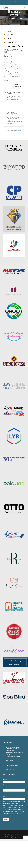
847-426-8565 (10, 760)
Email (4, 796)
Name (5, 779)
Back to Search (7, 31)
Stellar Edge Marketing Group (14, 836)
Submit (6, 819)
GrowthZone (17, 130)
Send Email (10, 115)
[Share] (21, 50)
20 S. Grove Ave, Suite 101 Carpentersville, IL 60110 (14, 747)
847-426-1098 (10, 769)
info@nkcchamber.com (13, 765)
